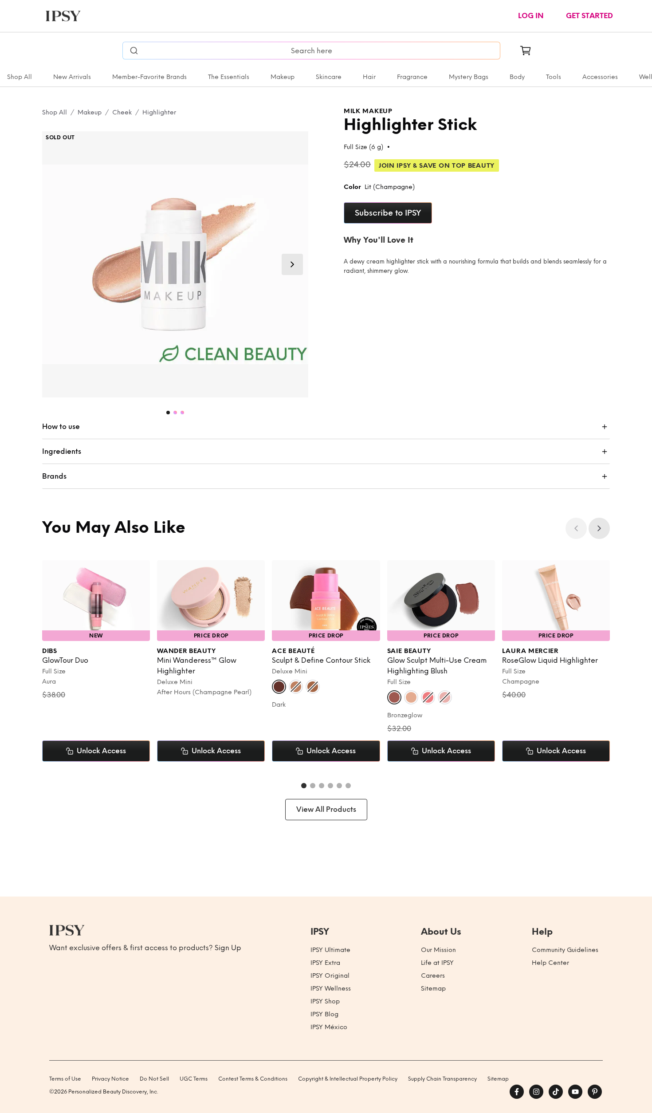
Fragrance (412, 77)
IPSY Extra (325, 963)
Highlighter (159, 112)
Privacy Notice (110, 1079)
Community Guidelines (565, 950)
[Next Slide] (292, 264)
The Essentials (228, 77)
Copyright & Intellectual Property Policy (347, 1079)
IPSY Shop (325, 1001)
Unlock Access (101, 751)
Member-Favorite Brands (149, 77)
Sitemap (433, 988)
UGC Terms (194, 1079)
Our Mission (438, 950)
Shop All (19, 77)
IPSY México (328, 1027)
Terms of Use (65, 1079)
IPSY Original (330, 975)
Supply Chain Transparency (442, 1079)
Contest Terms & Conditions (252, 1079)
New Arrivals (72, 77)
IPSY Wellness (330, 988)
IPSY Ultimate (330, 950)
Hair (369, 77)
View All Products (326, 809)
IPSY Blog (324, 1014)
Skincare (329, 77)
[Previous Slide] (576, 528)
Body (517, 77)
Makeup (283, 77)
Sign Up (228, 948)
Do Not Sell (154, 1079)
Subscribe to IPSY (388, 213)
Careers (433, 975)
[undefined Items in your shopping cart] (526, 50)
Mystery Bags (468, 77)
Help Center (550, 963)
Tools (553, 77)
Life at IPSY (437, 963)
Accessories (600, 77)
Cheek (122, 112)
